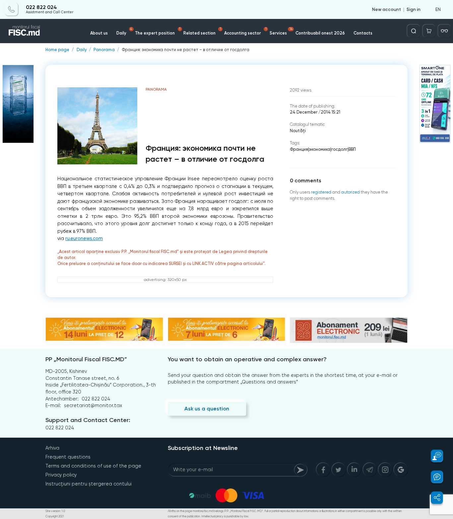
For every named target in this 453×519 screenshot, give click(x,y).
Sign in (414, 9)
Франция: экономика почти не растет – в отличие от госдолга (185, 50)
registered (321, 192)
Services (281, 31)
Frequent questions (68, 457)
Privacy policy (61, 474)
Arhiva (52, 448)
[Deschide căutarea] (413, 31)
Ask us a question (206, 408)
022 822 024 (41, 7)
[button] (433, 456)
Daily (124, 31)
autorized (350, 192)
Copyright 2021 (54, 516)
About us (99, 33)
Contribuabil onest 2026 (320, 33)
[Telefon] (11, 9)
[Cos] (429, 31)
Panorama (104, 50)
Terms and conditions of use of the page (93, 466)
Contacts (363, 33)
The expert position (157, 31)
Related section (202, 31)
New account (386, 9)
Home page (57, 50)
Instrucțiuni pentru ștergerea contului (88, 483)
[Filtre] (444, 31)
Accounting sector (245, 31)
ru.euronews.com (84, 238)
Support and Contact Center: (87, 420)
